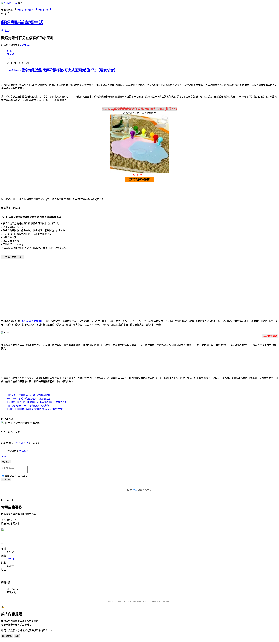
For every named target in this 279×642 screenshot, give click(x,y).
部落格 (10, 54)
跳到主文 (5, 30)
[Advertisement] (114, 284)
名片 (9, 58)
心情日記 (25, 45)
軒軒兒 (4, 426)
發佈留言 (6, 479)
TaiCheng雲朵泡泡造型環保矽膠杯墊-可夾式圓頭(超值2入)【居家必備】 (62, 70)
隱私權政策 (156, 601)
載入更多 (6, 462)
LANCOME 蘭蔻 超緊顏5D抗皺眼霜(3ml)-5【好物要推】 (36, 409)
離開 (17, 636)
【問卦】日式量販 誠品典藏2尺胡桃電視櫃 (29, 395)
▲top (3, 456)
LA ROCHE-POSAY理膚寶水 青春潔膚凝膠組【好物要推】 (37, 402)
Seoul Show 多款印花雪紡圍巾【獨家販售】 (29, 398)
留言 (26, 443)
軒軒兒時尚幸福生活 (22, 22)
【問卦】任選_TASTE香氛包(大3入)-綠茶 (28, 405)
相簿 (9, 51)
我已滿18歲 (7, 636)
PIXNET (118, 601)
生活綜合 (23, 451)
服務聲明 (167, 601)
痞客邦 (19, 443)
